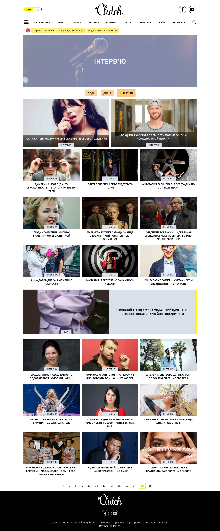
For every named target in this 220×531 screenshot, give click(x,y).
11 (89, 485)
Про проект (134, 522)
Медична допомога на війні (102, 30)
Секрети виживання (43, 30)
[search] (194, 22)
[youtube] (192, 9)
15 (119, 485)
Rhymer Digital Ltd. (110, 526)
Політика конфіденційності (79, 522)
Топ (60, 22)
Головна (55, 522)
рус (37, 9)
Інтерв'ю (126, 93)
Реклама (105, 522)
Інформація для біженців (71, 30)
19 (150, 485)
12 (96, 485)
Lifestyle (145, 22)
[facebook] (182, 9)
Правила (118, 522)
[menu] (26, 22)
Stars (77, 22)
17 (134, 485)
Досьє (107, 93)
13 (104, 485)
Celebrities (42, 22)
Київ (162, 22)
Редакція (150, 522)
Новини (111, 22)
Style (128, 22)
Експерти (178, 22)
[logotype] (109, 9)
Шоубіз (94, 22)
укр (28, 9)
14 (111, 485)
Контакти (164, 522)
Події (91, 93)
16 (126, 485)
